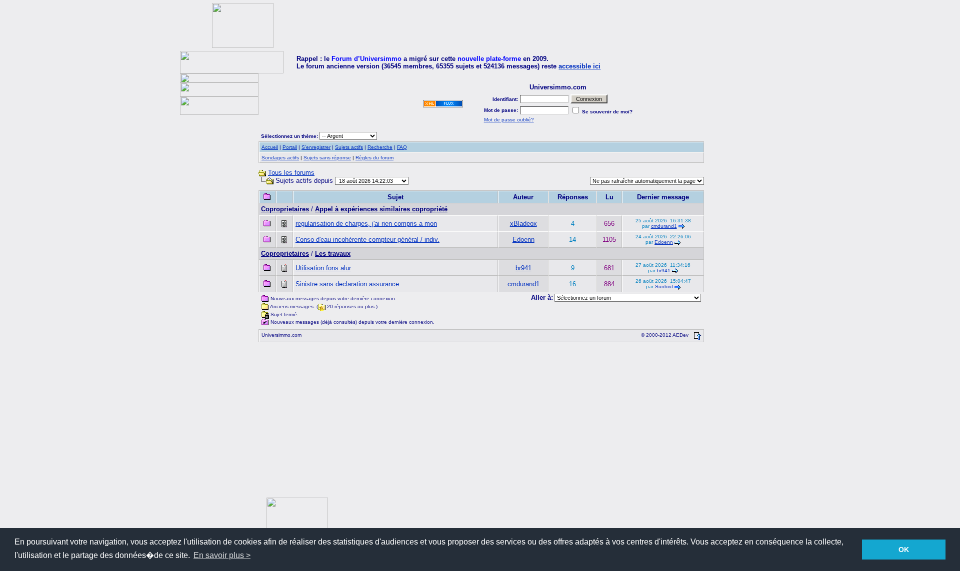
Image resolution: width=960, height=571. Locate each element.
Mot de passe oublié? (509, 119)
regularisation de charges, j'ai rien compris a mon (366, 223)
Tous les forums (291, 172)
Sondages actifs (280, 157)
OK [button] (903, 550)
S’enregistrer (316, 147)
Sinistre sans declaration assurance (347, 284)
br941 (524, 268)
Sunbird (664, 286)
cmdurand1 (664, 226)
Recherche (380, 147)
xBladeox (523, 223)
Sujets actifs (349, 147)
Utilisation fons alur (323, 268)
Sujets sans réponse (327, 157)
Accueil (270, 147)
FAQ (402, 147)
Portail (289, 147)
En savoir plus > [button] (222, 555)
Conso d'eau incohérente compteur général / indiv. (368, 239)
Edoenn (523, 239)
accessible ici (579, 66)
